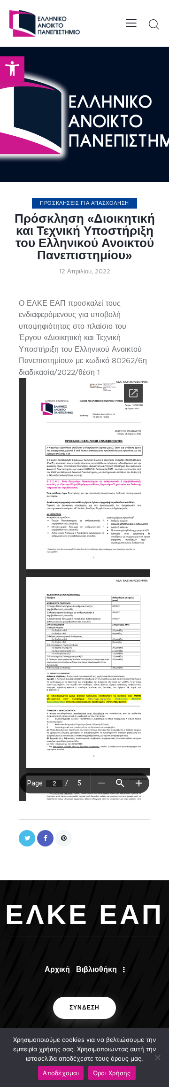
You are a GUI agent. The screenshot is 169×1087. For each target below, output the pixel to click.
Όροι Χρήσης (112, 1073)
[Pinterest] (63, 838)
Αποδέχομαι (61, 1073)
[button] (12, 68)
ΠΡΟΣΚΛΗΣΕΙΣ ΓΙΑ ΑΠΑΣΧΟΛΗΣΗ (84, 203)
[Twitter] (27, 838)
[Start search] (154, 24)
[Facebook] (45, 838)
